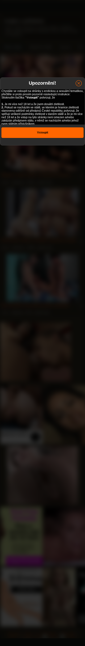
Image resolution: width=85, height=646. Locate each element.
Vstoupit (42, 132)
